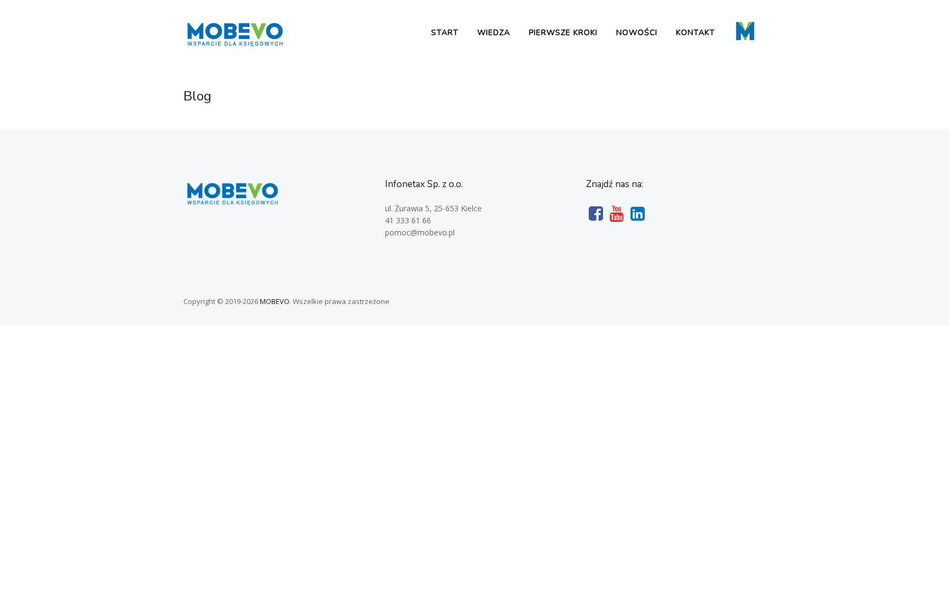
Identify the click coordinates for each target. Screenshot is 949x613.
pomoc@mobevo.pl (420, 232)
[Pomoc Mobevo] (234, 45)
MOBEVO (274, 301)
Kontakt (695, 32)
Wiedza (493, 32)
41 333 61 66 (408, 220)
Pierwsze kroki (563, 32)
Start (445, 32)
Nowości (636, 32)
